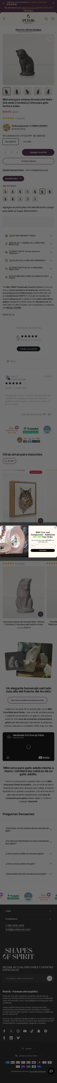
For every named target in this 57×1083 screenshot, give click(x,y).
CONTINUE (43, 550)
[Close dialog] (55, 527)
